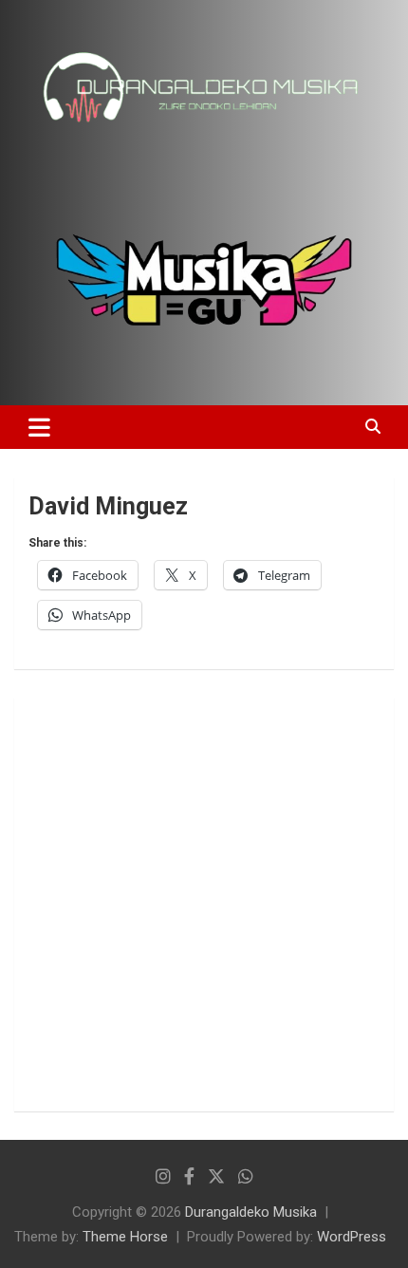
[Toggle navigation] (39, 427)
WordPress (351, 1236)
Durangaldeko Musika (251, 1212)
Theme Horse (125, 1236)
